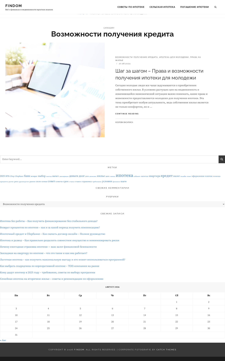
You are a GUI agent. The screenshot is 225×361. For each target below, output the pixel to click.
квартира (154, 176)
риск (16, 181)
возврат (34, 176)
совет (51, 181)
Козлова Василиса (124, 122)
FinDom (13, 6)
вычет (55, 176)
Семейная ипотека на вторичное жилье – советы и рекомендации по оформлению (51, 279)
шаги (123, 181)
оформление (198, 176)
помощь (216, 176)
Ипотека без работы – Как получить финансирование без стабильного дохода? (49, 221)
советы (59, 181)
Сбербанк (19, 176)
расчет (11, 182)
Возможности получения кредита (136, 57)
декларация (64, 176)
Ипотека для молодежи (174, 57)
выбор (42, 176)
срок (66, 181)
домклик (92, 176)
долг (82, 176)
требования (96, 182)
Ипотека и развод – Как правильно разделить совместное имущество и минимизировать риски (59, 240)
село (38, 181)
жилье (101, 176)
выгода (49, 176)
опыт (189, 176)
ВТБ (7, 176)
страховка (87, 181)
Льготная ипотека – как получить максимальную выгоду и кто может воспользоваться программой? (62, 259)
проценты (4, 182)
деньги (73, 176)
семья (44, 181)
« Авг (3, 340)
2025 (2, 176)
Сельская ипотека (162, 7)
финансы (116, 182)
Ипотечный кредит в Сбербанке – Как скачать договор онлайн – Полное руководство (52, 234)
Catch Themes (166, 349)
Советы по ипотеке (130, 7)
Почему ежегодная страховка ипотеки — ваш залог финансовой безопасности (48, 247)
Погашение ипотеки (194, 7)
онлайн (183, 176)
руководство (24, 182)
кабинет (137, 176)
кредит (167, 176)
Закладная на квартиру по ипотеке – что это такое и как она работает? (43, 253)
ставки (78, 181)
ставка (71, 182)
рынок (32, 181)
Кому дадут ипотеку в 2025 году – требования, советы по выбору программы (47, 272)
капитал (144, 176)
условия (107, 181)
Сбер (12, 176)
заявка (112, 176)
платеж (208, 176)
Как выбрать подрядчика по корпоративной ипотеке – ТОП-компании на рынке (49, 266)
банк (27, 176)
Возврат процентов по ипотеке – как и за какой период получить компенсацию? (50, 227)
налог (176, 176)
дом (87, 176)
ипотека (124, 175)
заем (107, 176)
